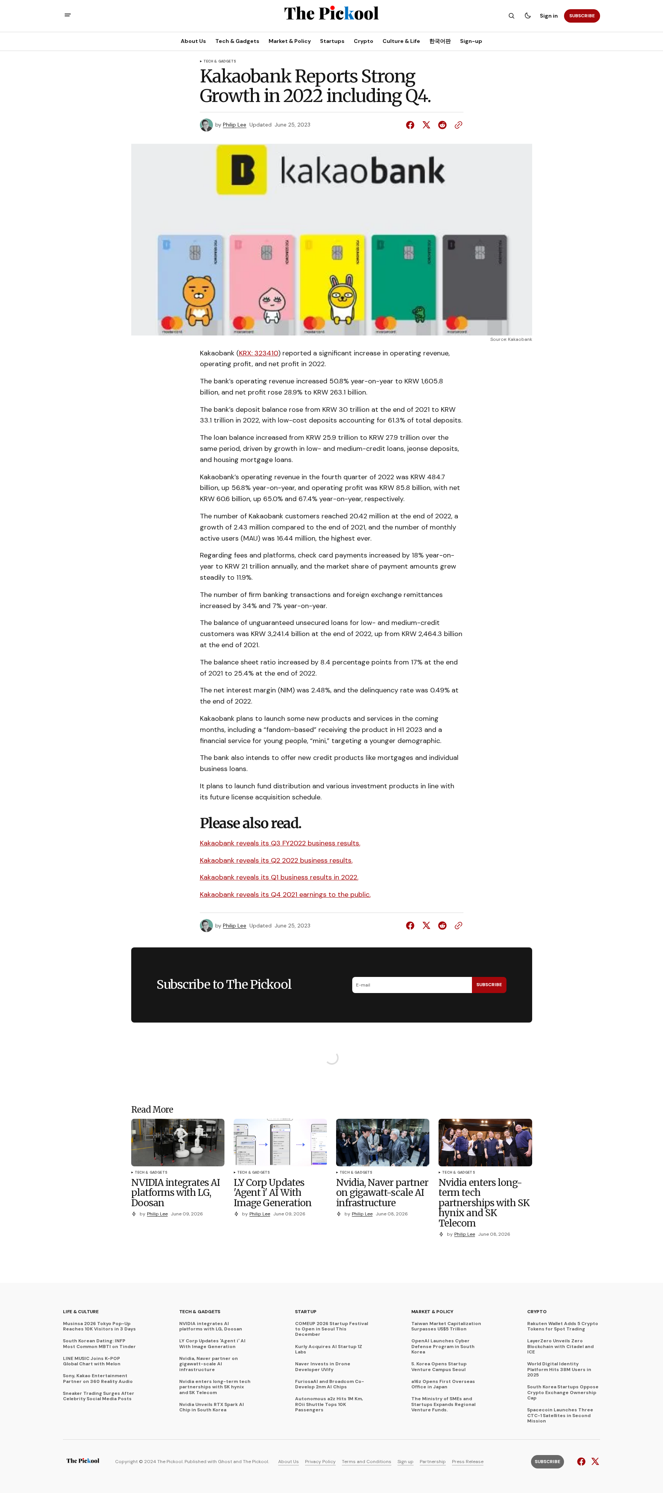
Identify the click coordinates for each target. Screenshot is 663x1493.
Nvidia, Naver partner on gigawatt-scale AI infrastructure (208, 1364)
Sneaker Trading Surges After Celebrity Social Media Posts (98, 1396)
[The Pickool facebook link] (582, 1462)
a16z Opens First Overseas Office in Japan (443, 1384)
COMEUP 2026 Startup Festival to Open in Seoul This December (331, 1329)
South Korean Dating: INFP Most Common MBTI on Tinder (99, 1343)
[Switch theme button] (527, 16)
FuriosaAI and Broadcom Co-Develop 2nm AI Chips (329, 1384)
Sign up (405, 1461)
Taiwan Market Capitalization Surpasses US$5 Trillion (446, 1326)
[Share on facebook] (411, 125)
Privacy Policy (320, 1461)
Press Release (467, 1461)
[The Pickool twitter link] (594, 1462)
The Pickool (255, 1461)
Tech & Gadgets (219, 62)
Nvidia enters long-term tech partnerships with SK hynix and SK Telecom (215, 1387)
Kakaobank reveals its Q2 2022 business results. (276, 860)
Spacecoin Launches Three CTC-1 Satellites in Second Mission (560, 1415)
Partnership (433, 1461)
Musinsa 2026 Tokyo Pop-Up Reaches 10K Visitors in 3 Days (99, 1326)
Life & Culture (81, 1311)
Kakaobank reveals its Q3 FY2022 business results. (280, 843)
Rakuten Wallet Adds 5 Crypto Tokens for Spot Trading (562, 1326)
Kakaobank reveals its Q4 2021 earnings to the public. (285, 894)
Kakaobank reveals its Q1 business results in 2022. (279, 877)
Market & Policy (432, 1311)
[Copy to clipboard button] (456, 125)
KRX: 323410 (258, 353)
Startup (305, 1311)
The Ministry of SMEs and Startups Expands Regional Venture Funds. (443, 1404)
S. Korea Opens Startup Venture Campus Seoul (439, 1366)
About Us (288, 1461)
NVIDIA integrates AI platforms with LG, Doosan (210, 1326)
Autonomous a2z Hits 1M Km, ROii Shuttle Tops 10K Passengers (329, 1404)
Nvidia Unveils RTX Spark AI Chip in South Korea (211, 1407)
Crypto (537, 1311)
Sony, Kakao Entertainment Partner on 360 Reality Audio (98, 1378)
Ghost (225, 1461)
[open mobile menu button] (68, 15)
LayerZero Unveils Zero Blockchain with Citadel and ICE (560, 1346)
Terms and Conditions (366, 1461)
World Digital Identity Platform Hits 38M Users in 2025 (559, 1369)
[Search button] (511, 16)
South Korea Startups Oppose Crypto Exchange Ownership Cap (563, 1392)
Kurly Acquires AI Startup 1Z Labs (328, 1349)
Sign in (549, 15)
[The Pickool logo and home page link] (83, 1461)
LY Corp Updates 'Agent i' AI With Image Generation (212, 1343)
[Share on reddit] (442, 125)
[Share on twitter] (426, 125)
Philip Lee (234, 125)
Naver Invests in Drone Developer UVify (322, 1366)
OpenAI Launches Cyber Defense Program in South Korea (443, 1346)
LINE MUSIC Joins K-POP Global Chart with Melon (91, 1361)
